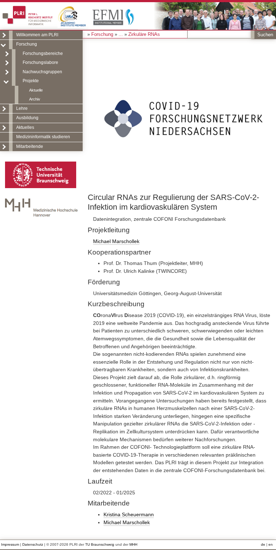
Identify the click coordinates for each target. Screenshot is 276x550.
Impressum (10, 544)
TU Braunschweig (99, 544)
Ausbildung (27, 118)
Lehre (22, 108)
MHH (133, 544)
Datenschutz (32, 544)
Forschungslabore (40, 62)
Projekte (31, 81)
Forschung (26, 44)
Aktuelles (25, 127)
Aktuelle (36, 90)
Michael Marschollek (116, 241)
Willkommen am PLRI (37, 35)
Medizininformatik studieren (43, 137)
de (263, 544)
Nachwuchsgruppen (42, 72)
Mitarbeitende (29, 146)
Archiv (34, 99)
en (270, 544)
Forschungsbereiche (43, 53)
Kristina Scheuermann (129, 514)
